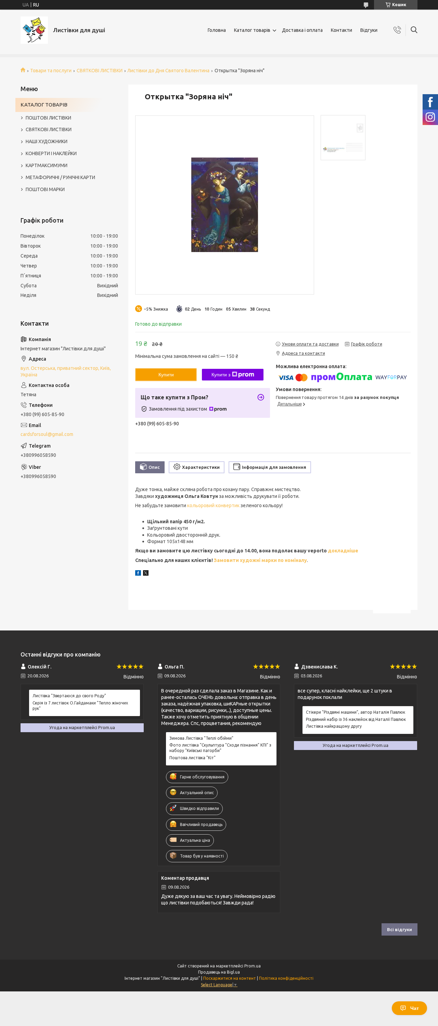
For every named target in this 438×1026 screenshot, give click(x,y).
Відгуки (368, 30)
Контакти (341, 30)
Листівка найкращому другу (334, 726)
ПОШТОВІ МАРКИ (45, 189)
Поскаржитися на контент (229, 978)
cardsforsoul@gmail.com (47, 434)
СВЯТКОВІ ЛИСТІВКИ (100, 70)
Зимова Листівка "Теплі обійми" (201, 738)
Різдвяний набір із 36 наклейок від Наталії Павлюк (356, 719)
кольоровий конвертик (213, 505)
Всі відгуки (399, 929)
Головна (217, 30)
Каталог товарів (252, 30)
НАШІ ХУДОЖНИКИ (46, 141)
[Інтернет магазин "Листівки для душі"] (34, 30)
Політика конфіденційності (286, 978)
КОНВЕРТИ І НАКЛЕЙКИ (51, 153)
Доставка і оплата (302, 30)
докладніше (342, 550)
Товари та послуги (51, 70)
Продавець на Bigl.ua (219, 972)
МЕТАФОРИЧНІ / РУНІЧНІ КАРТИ (60, 177)
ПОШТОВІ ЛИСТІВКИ (48, 118)
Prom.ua (252, 966)
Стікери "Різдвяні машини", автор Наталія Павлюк (355, 712)
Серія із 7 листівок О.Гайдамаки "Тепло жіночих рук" (80, 706)
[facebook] (138, 574)
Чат (414, 1008)
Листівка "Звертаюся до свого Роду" (69, 695)
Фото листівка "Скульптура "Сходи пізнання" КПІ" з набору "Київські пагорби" (220, 748)
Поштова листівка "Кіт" (192, 757)
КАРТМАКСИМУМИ (46, 165)
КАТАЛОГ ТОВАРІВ (44, 105)
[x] (146, 574)
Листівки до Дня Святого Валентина (168, 70)
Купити (166, 374)
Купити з (220, 374)
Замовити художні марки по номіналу (260, 560)
